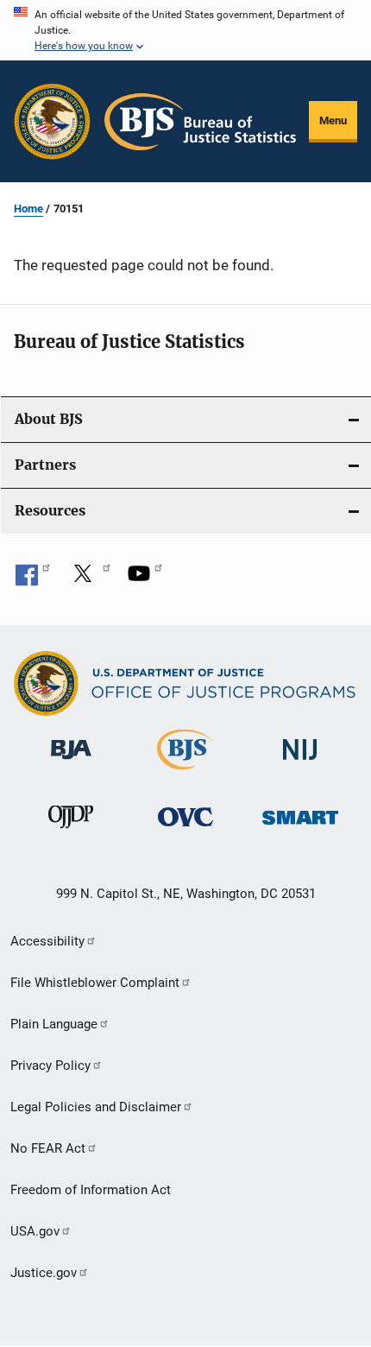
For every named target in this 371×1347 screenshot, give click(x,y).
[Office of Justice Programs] (52, 121)
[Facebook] (33, 579)
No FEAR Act (47, 1148)
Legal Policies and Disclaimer (95, 1107)
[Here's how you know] (185, 30)
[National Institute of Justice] (300, 762)
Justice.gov (43, 1273)
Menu (333, 120)
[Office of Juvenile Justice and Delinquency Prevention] (70, 831)
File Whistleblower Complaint (94, 982)
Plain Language (53, 1024)
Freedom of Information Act (90, 1190)
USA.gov (35, 1231)
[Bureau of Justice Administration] (71, 762)
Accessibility (47, 941)
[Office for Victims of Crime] (185, 829)
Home (28, 208)
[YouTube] (145, 579)
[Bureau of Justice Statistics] (185, 772)
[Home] (200, 121)
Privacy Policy (50, 1065)
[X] (89, 579)
